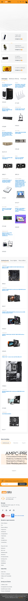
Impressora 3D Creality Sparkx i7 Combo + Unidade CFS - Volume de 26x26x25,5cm (7, 234)
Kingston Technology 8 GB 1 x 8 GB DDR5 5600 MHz (7, 209)
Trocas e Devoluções (5, 591)
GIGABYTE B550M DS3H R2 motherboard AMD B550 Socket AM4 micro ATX (14, 290)
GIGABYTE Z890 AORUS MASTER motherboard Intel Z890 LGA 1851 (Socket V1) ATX (13, 312)
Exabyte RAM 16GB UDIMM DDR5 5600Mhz (20, 133)
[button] (18, 2)
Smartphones (4, 540)
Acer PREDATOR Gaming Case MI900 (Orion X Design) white (7, 85)
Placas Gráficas (4, 527)
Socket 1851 (4, 310)
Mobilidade (3, 563)
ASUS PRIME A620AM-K (6, 413)
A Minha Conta (4, 584)
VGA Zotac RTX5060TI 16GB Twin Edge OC (19, 158)
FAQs (2, 578)
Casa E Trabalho (18, 178)
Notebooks (3, 531)
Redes (2, 565)
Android (16, 206)
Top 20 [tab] (23, 443)
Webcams (3, 548)
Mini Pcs (3, 130)
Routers (16, 82)
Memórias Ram (5, 107)
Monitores (3, 554)
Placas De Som (4, 546)
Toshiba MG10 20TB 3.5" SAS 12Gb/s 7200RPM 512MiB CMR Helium (7, 181)
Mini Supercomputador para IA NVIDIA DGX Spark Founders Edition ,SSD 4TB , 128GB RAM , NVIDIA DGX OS (7, 134)
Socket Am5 (4, 332)
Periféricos (3, 561)
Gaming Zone (4, 559)
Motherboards (4, 552)
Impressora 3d (18, 107)
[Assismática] (7, 2)
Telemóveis (3, 536)
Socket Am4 (4, 265)
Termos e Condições (5, 574)
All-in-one (3, 550)
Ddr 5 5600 (17, 130)
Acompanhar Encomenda (6, 586)
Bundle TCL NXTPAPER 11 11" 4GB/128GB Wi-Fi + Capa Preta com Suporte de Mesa (20, 210)
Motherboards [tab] (6, 443)
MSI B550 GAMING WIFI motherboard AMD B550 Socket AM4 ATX (13, 392)
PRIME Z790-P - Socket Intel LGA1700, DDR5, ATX (12, 356)
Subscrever (22, 484)
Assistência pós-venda (6, 589)
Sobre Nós (3, 571)
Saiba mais (21, 597)
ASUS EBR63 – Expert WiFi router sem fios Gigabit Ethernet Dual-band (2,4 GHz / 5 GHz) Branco (20, 86)
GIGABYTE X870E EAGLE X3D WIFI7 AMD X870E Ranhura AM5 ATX (13, 335)
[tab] (4, 78)
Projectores (3, 529)
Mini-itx (3, 82)
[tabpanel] (14, 23)
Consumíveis (3, 542)
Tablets (2, 538)
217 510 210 (9, 499)
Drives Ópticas (4, 523)
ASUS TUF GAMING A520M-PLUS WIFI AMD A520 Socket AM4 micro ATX (13, 267)
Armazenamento (5, 178)
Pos (2, 525)
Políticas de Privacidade (6, 576)
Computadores (4, 533)
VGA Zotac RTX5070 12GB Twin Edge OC (7, 158)
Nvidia (3, 156)
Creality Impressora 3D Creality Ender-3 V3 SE (20, 109)
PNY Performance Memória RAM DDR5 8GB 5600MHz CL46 (7, 109)
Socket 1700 (4, 355)
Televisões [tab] (15, 443)
